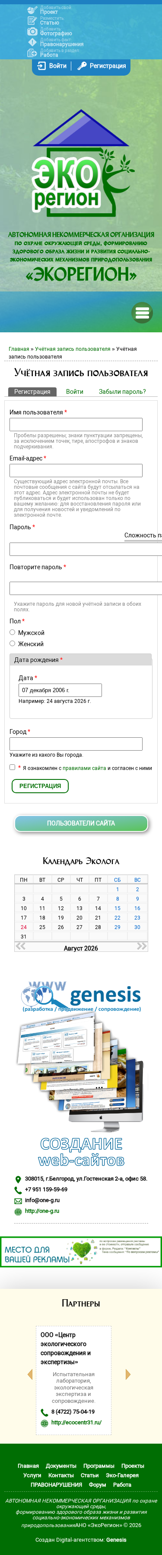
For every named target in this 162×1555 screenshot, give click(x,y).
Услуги (32, 1475)
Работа (49, 55)
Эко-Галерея (122, 1475)
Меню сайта (141, 312)
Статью (49, 23)
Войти (58, 65)
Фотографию (56, 34)
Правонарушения (62, 44)
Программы (98, 1466)
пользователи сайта (81, 823)
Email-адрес (28, 458)
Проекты (132, 1466)
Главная (19, 349)
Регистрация (108, 65)
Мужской (31, 632)
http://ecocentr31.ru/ (76, 1422)
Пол (17, 621)
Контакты (61, 1475)
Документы (61, 1466)
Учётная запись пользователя (73, 349)
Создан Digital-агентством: (81, 1540)
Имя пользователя (38, 412)
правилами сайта (84, 768)
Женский (31, 644)
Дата (28, 678)
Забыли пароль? (122, 391)
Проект (49, 12)
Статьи (90, 1475)
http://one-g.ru (42, 1211)
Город (20, 731)
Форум (97, 1484)
